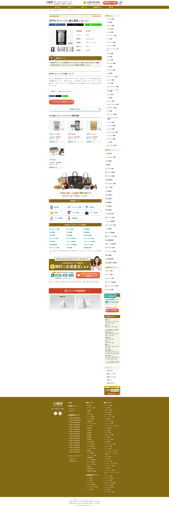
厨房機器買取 (90, 457)
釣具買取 (89, 450)
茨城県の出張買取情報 (74, 429)
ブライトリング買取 (109, 470)
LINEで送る (94, 24)
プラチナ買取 (90, 414)
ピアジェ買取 (108, 448)
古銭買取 (89, 432)
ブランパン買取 (108, 461)
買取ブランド (108, 402)
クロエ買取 (107, 441)
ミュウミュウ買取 (109, 484)
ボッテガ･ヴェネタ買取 (110, 482)
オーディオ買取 (90, 444)
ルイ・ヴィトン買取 (109, 416)
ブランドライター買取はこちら (61, 102)
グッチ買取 (107, 419)
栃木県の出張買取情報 (74, 427)
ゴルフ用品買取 (90, 446)
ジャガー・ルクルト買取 (111, 463)
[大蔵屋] (49, 4)
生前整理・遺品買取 (92, 471)
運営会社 (75, 499)
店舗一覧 (71, 411)
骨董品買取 (89, 421)
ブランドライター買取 (92, 487)
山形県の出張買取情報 (74, 449)
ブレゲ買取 (107, 458)
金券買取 (89, 439)
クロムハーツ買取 (109, 423)
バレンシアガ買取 (109, 478)
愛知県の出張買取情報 (74, 431)
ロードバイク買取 (91, 464)
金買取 (88, 412)
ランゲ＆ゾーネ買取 (109, 465)
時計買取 (89, 405)
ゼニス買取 (107, 467)
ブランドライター (90, 38)
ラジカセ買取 (90, 489)
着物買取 (89, 434)
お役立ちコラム (110, 383)
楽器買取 (89, 428)
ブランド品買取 (90, 416)
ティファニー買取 (109, 421)
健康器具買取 (90, 468)
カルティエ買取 (108, 410)
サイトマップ (93, 499)
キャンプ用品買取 (91, 459)
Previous (50, 37)
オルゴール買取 (90, 462)
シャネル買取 (108, 414)
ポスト (76, 24)
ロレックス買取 (108, 405)
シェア (57, 24)
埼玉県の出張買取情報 (74, 422)
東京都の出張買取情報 (74, 418)
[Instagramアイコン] (60, 413)
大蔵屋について (72, 406)
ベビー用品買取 (90, 453)
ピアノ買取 (89, 478)
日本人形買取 (90, 441)
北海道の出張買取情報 (74, 438)
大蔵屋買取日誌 (56, 10)
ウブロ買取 (107, 437)
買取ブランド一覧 (111, 377)
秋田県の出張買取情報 (74, 447)
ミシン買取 (89, 480)
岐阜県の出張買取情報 (74, 433)
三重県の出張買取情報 (74, 436)
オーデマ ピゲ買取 (109, 434)
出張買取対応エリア (74, 415)
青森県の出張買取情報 (74, 440)
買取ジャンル (90, 402)
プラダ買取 (107, 430)
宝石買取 (89, 410)
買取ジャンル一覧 (111, 373)
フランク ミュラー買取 (110, 444)
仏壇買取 (89, 466)
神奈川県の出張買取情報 (75, 420)
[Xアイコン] (55, 413)
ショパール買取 (108, 446)
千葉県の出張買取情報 (74, 424)
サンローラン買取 (109, 439)
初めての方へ (110, 370)
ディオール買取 (108, 475)
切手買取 (89, 437)
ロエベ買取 (107, 489)
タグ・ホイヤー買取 (109, 491)
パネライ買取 (108, 456)
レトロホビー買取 (91, 448)
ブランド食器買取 (91, 484)
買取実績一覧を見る (75, 109)
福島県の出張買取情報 (74, 451)
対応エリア (109, 380)
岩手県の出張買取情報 (74, 442)
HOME (50, 10)
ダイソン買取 (90, 482)
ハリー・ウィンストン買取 (111, 425)
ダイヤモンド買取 (91, 407)
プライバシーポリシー (83, 499)
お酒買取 (89, 430)
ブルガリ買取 (108, 428)
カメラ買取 (89, 425)
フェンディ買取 (108, 480)
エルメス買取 (108, 412)
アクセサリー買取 (91, 423)
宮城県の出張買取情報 (74, 445)
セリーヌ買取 (108, 432)
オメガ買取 (107, 407)
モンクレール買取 (109, 487)
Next (73, 37)
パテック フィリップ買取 (111, 450)
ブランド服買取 (90, 419)
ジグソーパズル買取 (92, 455)
